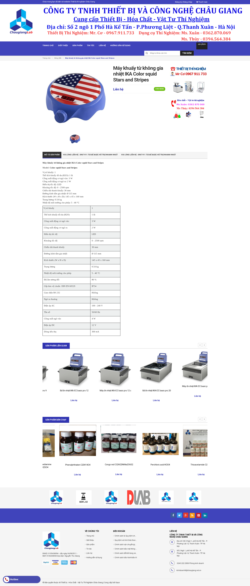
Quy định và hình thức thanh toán (127, 540)
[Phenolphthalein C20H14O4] (63, 443)
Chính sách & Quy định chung (126, 535)
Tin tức (89, 548)
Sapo (118, 582)
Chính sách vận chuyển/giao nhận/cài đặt (131, 544)
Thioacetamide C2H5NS (187, 465)
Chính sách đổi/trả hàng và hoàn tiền (129, 553)
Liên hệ (89, 553)
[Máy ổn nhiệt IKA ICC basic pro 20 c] (186, 367)
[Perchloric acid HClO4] (145, 443)
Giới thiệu (90, 540)
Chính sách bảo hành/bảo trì (126, 557)
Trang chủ (90, 535)
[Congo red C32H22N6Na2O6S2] (104, 443)
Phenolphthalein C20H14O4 (63, 465)
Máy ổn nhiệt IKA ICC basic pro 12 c (104, 390)
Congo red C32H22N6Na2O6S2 (104, 464)
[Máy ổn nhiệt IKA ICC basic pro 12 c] (104, 369)
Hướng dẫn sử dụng (94, 557)
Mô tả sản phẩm (52, 155)
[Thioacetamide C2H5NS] (186, 443)
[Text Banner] (188, 108)
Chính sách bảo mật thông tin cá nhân (129, 548)
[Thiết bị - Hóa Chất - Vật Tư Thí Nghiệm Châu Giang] (125, 23)
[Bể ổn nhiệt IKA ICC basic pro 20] (145, 369)
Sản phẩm (90, 544)
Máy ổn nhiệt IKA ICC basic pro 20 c (187, 386)
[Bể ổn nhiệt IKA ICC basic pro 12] (63, 369)
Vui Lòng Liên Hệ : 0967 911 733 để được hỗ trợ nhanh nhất (90, 155)
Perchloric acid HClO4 (145, 465)
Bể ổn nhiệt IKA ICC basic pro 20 (146, 390)
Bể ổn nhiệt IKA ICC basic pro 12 (63, 390)
